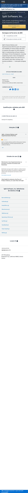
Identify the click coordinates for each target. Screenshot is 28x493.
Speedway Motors (6, 217)
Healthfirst (5, 205)
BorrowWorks (5, 197)
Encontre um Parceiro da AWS (9, 12)
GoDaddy (4, 201)
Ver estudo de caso (5, 175)
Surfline (4, 221)
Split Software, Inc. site (7, 74)
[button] (24, 2)
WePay (3, 232)
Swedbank (4, 225)
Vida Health (5, 229)
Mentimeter (5, 209)
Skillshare (4, 213)
